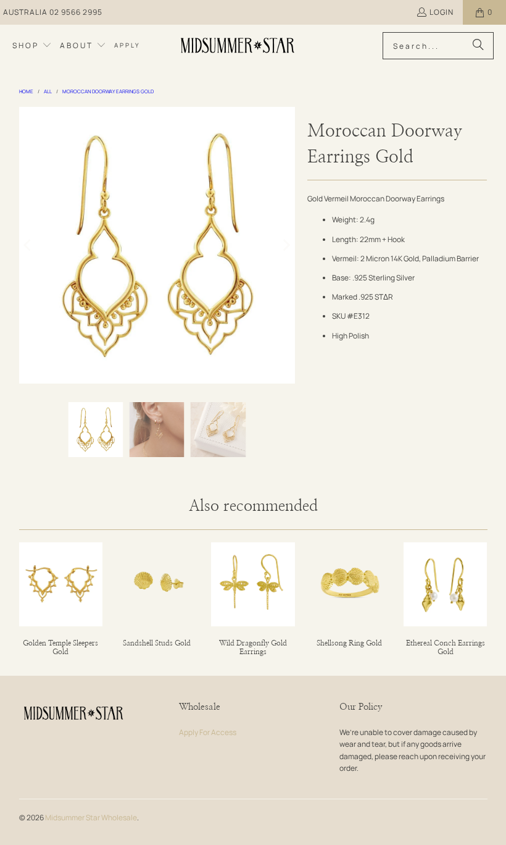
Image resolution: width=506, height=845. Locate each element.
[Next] (286, 245)
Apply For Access (207, 732)
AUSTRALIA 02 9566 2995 (52, 12)
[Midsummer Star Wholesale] (238, 46)
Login (441, 12)
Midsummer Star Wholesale (91, 817)
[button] (32, 45)
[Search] (478, 45)
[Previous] (28, 245)
